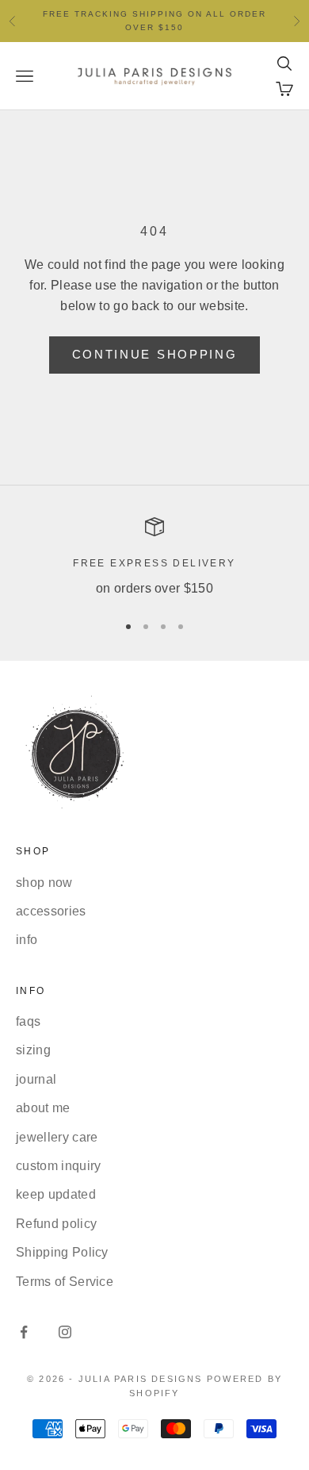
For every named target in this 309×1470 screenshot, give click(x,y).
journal (36, 1079)
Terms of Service (64, 1281)
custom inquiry (58, 1166)
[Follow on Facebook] (24, 1332)
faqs (28, 1021)
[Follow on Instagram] (65, 1332)
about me (43, 1108)
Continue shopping (155, 354)
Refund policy (56, 1223)
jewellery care (56, 1137)
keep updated (56, 1194)
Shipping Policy (62, 1252)
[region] (154, 558)
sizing (33, 1050)
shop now (44, 882)
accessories (51, 911)
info (26, 939)
